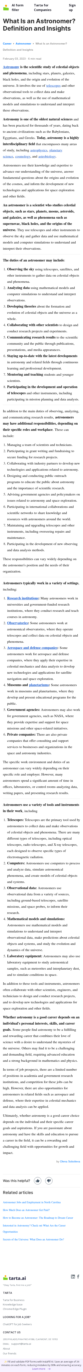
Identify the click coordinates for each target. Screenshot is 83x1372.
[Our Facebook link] (78, 1276)
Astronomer (24, 43)
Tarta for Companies (42, 7)
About (6, 1348)
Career (7, 43)
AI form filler (18, 7)
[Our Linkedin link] (73, 1276)
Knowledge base (13, 1304)
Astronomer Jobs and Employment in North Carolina (32, 1202)
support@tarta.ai (21, 1343)
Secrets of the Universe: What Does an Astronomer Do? (33, 1239)
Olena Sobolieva (70, 1161)
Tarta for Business (14, 1300)
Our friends (9, 1353)
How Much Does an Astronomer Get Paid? (26, 1210)
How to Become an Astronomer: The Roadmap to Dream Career (38, 1217)
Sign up (72, 7)
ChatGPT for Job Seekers (17, 1324)
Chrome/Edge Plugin (15, 1309)
